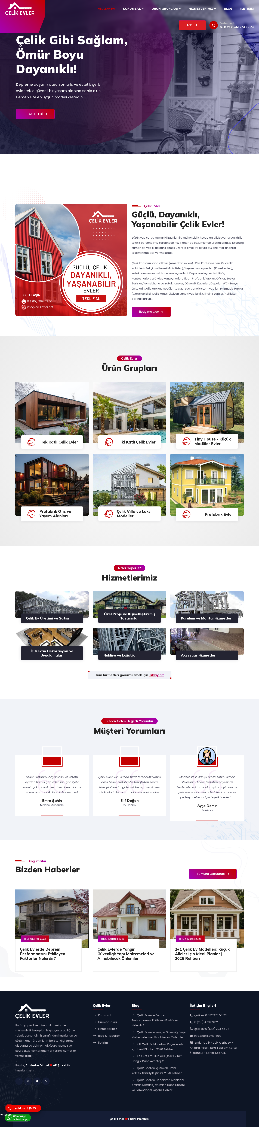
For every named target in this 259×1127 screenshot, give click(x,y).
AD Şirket (60, 1065)
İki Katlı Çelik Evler (138, 442)
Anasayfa (106, 8)
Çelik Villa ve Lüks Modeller (133, 513)
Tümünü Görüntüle (211, 874)
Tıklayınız (156, 675)
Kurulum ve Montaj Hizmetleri (206, 618)
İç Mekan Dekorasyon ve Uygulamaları (52, 653)
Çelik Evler (117, 1118)
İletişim (247, 8)
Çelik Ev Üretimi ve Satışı (47, 618)
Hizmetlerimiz (201, 8)
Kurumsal (132, 8)
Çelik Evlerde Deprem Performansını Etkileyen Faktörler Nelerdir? (42, 954)
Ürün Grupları (165, 8)
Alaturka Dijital (37, 1065)
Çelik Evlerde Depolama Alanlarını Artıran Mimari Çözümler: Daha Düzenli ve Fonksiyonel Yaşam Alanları (158, 1085)
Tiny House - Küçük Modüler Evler (212, 441)
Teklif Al (192, 25)
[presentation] (5, 83)
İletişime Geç (149, 312)
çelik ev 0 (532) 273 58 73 (211, 1029)
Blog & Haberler (109, 1036)
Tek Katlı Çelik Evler (59, 442)
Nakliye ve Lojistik (119, 655)
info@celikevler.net (207, 1036)
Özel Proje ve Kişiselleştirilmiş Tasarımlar (129, 616)
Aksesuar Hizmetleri (198, 655)
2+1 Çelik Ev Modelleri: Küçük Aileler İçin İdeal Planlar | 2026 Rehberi (202, 954)
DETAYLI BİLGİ (33, 114)
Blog (228, 8)
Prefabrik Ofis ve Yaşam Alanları (55, 513)
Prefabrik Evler (219, 514)
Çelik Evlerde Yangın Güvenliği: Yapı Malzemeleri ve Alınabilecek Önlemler (126, 954)
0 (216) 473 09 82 (206, 1022)
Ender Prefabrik (138, 1118)
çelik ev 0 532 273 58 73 (237, 27)
